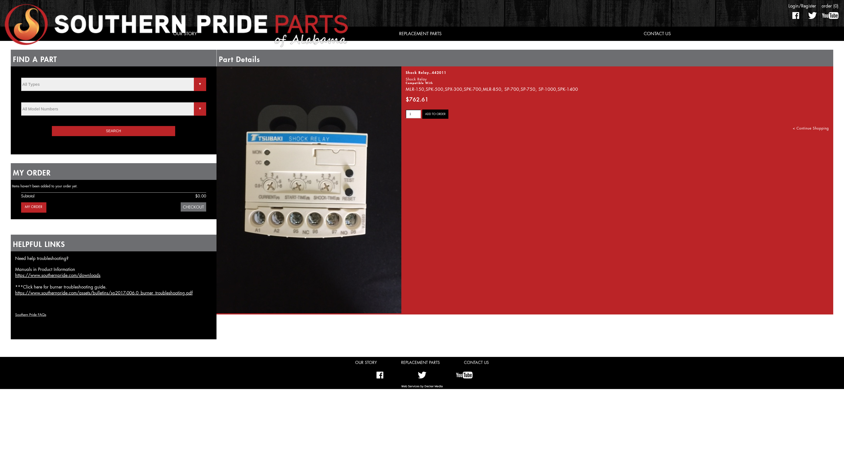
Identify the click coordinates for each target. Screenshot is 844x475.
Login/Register (802, 6)
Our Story (185, 33)
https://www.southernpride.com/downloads (57, 275)
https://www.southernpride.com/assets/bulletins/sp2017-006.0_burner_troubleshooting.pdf (104, 293)
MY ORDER (33, 207)
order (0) (830, 6)
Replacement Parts (420, 33)
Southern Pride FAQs (30, 315)
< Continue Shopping (811, 128)
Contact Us (657, 33)
